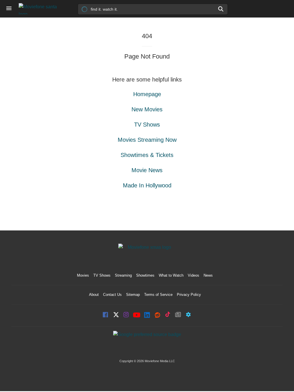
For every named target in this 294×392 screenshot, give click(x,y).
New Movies (147, 109)
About (94, 294)
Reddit (157, 315)
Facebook (105, 315)
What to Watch (171, 275)
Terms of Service (158, 294)
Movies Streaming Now (147, 140)
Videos (193, 275)
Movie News (147, 170)
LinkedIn (147, 315)
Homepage (147, 94)
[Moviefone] (40, 8)
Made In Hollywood (147, 185)
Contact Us (112, 294)
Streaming (123, 275)
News (208, 275)
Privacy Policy (189, 294)
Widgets (188, 315)
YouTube (136, 315)
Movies (83, 275)
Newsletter (178, 315)
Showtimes (145, 275)
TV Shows (147, 124)
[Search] (221, 9)
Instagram (126, 315)
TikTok (167, 315)
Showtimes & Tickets (147, 155)
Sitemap (133, 294)
